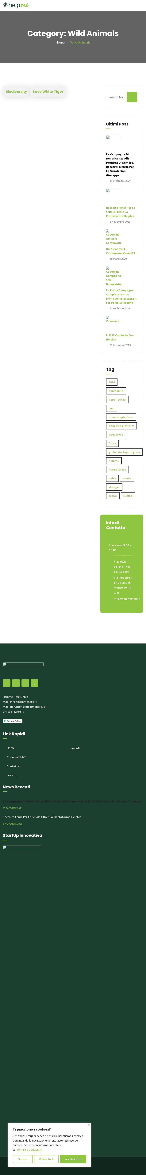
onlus (112, 478)
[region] (49, 1145)
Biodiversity (16, 91)
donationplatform (121, 417)
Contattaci (14, 766)
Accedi (75, 748)
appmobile (116, 391)
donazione (116, 434)
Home (60, 42)
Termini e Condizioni (29, 1149)
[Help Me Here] (16, 6)
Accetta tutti (73, 1159)
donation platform (121, 426)
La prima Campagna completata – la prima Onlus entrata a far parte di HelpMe (121, 296)
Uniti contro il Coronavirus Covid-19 (120, 251)
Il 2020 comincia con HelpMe (120, 337)
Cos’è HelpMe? (16, 757)
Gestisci (23, 1159)
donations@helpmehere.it (27, 706)
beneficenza (117, 399)
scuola (127, 478)
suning (128, 495)
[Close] (89, 1125)
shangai (114, 487)
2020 (112, 382)
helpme (114, 461)
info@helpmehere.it (127, 599)
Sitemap (109, 1166)
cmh (111, 408)
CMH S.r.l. (95, 1166)
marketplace (117, 469)
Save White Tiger (48, 91)
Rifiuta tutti (46, 1159)
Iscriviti (11, 775)
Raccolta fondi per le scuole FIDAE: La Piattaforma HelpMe (120, 212)
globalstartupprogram (124, 452)
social (113, 495)
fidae (112, 443)
